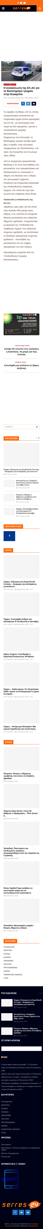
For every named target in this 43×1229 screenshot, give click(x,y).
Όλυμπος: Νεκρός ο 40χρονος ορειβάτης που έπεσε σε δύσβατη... (26, 497)
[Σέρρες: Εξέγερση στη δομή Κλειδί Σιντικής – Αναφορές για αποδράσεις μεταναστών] (21, 455)
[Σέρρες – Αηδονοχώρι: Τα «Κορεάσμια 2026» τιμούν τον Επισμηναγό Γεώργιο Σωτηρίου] (21, 674)
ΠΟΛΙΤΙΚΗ (7, 964)
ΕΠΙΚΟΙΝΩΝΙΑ (33, 1226)
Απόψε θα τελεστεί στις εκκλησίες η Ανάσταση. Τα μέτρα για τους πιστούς (21, 352)
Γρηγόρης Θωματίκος (16, 98)
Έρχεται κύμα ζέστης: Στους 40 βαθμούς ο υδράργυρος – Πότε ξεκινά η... (21, 813)
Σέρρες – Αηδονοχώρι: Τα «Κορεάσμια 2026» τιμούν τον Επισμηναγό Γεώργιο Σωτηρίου (21, 691)
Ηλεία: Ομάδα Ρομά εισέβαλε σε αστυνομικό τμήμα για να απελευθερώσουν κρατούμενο (18, 890)
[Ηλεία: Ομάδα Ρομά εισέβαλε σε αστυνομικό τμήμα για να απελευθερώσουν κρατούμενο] (21, 873)
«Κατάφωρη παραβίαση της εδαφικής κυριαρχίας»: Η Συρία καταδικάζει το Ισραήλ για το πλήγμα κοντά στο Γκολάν (21, 1086)
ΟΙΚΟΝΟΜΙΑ (8, 961)
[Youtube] (21, 1212)
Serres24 (10, 589)
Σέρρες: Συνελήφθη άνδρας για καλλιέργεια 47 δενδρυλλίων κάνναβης (27, 511)
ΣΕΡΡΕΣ (13, 84)
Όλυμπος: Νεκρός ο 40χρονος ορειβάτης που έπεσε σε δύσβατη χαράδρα (19, 776)
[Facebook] (15, 1212)
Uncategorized (9, 947)
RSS (5, 1057)
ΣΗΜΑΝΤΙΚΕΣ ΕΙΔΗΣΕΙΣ (13, 975)
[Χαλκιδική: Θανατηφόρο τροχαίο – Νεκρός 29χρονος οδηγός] (21, 910)
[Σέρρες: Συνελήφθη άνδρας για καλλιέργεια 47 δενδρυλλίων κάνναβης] (9, 511)
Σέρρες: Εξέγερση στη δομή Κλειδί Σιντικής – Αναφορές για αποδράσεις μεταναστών (21, 470)
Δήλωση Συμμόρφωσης (10, 1153)
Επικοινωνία (5, 1157)
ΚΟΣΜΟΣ (7, 957)
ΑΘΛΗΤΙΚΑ (8, 950)
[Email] (28, 1212)
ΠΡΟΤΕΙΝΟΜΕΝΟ (10, 968)
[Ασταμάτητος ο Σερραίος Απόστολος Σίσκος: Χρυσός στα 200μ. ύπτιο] (9, 483)
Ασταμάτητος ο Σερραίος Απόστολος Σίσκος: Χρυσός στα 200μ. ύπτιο (27, 483)
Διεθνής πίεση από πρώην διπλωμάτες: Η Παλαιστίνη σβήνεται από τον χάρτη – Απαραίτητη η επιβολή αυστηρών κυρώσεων (21, 1077)
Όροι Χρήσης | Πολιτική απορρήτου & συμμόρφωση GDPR (20, 1149)
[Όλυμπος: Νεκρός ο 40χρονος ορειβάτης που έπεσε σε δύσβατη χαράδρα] (9, 497)
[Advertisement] (21, 38)
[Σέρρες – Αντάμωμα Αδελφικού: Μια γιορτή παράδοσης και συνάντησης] (21, 712)
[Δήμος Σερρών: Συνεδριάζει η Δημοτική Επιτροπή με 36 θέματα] (21, 639)
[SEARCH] (36, 426)
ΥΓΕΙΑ (6, 978)
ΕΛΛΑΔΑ (6, 84)
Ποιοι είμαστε (6, 1144)
